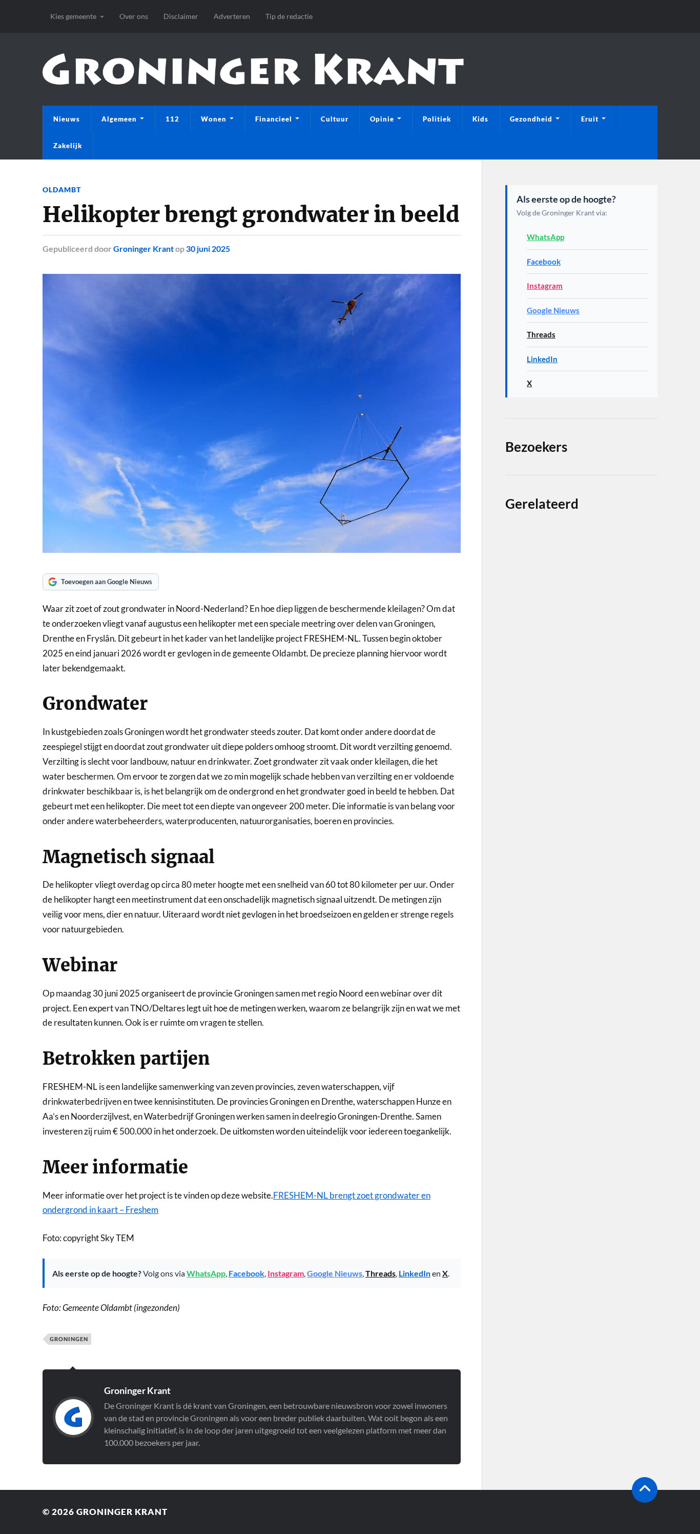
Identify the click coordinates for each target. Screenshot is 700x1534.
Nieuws (66, 119)
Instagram (285, 1273)
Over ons (133, 16)
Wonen (214, 119)
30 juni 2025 (208, 248)
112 (172, 119)
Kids (480, 119)
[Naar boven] (644, 1490)
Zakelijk (67, 146)
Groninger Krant (143, 248)
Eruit (590, 119)
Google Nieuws (334, 1273)
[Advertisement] (581, 898)
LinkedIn (414, 1273)
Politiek (437, 119)
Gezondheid (531, 119)
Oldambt (62, 189)
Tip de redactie (289, 16)
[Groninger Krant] (253, 69)
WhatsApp (206, 1273)
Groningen (69, 1339)
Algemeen (119, 119)
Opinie (382, 119)
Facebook (246, 1273)
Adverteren (232, 16)
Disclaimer (180, 16)
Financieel (273, 119)
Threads (380, 1273)
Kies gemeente (73, 16)
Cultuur (334, 119)
